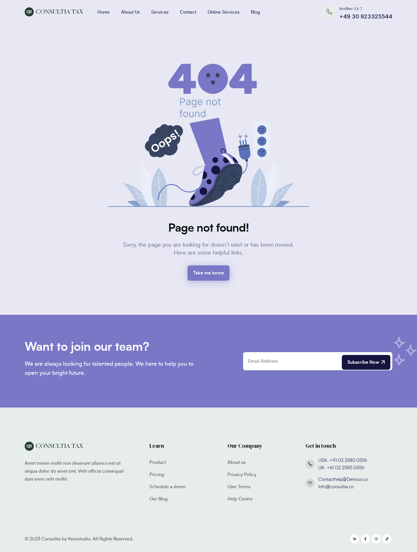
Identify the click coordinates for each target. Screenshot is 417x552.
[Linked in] (354, 538)
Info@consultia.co (336, 487)
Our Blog (158, 499)
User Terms (239, 487)
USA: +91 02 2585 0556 (342, 460)
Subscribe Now (363, 362)
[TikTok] (386, 538)
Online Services (223, 12)
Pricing (156, 474)
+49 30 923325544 (365, 16)
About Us (130, 12)
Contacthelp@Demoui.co (343, 479)
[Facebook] (365, 538)
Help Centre (240, 499)
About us (237, 462)
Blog (255, 12)
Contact (188, 12)
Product (157, 462)
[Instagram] (376, 538)
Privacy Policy (242, 474)
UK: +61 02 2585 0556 (341, 468)
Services (160, 12)
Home (103, 12)
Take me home (208, 273)
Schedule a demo (167, 487)
